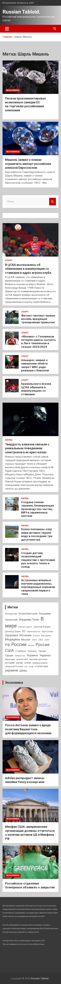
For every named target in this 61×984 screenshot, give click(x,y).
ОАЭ (40, 639)
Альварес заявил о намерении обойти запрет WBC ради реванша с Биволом (35, 365)
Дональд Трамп (13, 631)
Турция (9, 655)
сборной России (14, 666)
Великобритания (28, 613)
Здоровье (11, 635)
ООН (47, 640)
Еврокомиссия (33, 631)
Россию (31, 645)
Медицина (12, 639)
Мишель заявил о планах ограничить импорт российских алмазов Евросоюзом (28, 163)
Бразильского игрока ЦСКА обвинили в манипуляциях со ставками (36, 389)
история (10, 662)
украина (11, 670)
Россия (42, 644)
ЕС (24, 631)
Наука (8, 440)
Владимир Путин (29, 619)
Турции (42, 651)
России (18, 644)
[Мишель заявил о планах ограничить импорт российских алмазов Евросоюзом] (30, 138)
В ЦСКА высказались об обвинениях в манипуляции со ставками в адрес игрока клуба (28, 268)
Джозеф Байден (42, 626)
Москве (25, 639)
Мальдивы (46, 635)
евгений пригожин (38, 659)
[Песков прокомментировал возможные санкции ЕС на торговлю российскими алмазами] (30, 77)
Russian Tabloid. (21, 12)
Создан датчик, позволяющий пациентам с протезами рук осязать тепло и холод (38, 560)
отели (27, 662)
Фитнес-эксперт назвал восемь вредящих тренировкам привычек (38, 319)
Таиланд (32, 651)
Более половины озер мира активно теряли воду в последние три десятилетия (36, 534)
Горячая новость (25, 627)
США (9, 650)
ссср (31, 666)
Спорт (8, 260)
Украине (32, 655)
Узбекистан (20, 655)
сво (25, 666)
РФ (7, 645)
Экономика (12, 90)
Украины (45, 655)
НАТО (34, 640)
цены (23, 670)
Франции (10, 659)
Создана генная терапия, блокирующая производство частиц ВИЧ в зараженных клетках (37, 509)
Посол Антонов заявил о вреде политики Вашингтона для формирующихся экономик (28, 729)
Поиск (52, 201)
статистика (41, 666)
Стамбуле (20, 651)
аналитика (22, 659)
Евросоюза (47, 631)
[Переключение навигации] (7, 29)
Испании (26, 635)
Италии (36, 636)
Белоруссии (11, 614)
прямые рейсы (40, 663)
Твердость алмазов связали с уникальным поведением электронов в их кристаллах (27, 448)
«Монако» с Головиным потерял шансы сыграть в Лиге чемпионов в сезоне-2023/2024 (38, 341)
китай (19, 662)
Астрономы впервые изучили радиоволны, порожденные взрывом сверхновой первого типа (38, 587)
